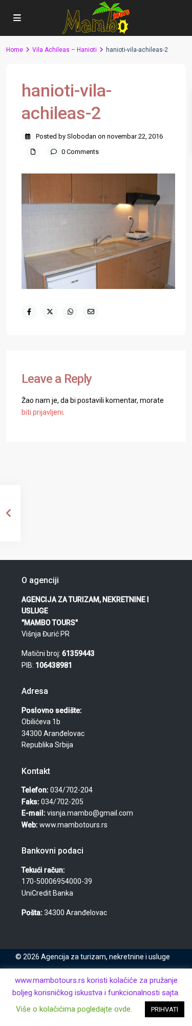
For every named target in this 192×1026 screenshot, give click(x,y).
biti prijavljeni (42, 412)
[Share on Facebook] (29, 312)
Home (14, 49)
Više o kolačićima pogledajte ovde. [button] (74, 1009)
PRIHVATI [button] (164, 1009)
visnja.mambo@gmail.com (90, 813)
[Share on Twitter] (49, 312)
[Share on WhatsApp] (70, 312)
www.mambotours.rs (73, 825)
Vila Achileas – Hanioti (64, 49)
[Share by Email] (90, 312)
